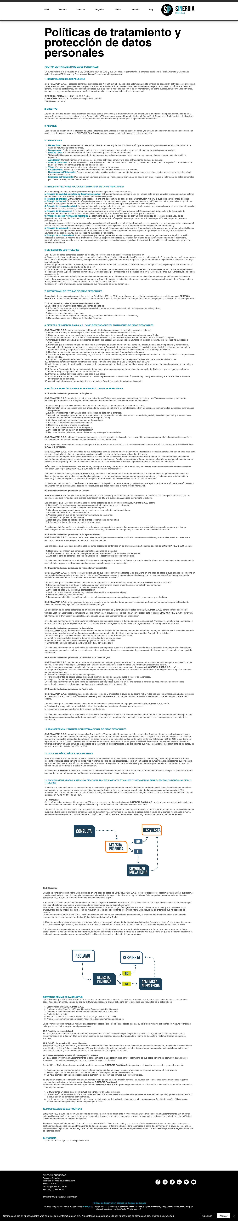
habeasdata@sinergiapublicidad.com (142, 792)
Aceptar (223, 1215)
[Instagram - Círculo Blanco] (165, 1182)
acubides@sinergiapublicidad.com (86, 98)
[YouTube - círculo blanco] (193, 1182)
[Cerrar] (234, 1215)
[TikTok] (172, 1182)
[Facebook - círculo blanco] (157, 1182)
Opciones (207, 1215)
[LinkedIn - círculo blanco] (179, 1182)
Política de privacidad (163, 1215)
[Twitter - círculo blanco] (186, 1182)
